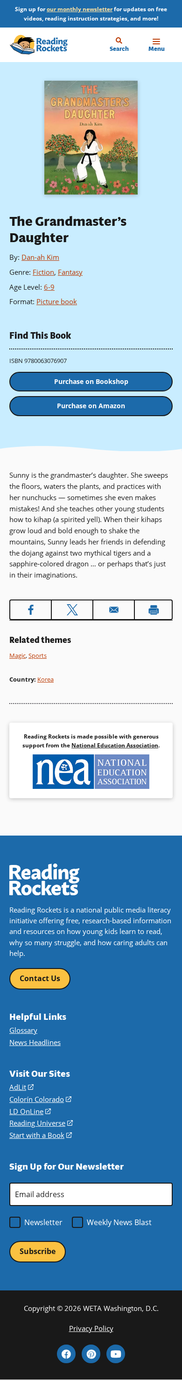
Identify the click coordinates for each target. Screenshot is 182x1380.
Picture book (56, 301)
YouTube (115, 1354)
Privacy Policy (91, 1328)
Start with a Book (40, 1135)
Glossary (23, 1030)
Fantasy (70, 272)
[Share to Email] (113, 609)
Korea (45, 679)
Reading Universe (41, 1123)
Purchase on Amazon (91, 405)
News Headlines (35, 1042)
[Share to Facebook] (30, 609)
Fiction (43, 272)
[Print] (153, 609)
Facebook (66, 1354)
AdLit (21, 1087)
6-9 (49, 287)
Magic (17, 655)
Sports (37, 655)
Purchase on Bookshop (91, 381)
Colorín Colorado (40, 1099)
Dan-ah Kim (40, 257)
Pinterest (91, 1354)
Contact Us (40, 978)
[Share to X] (72, 609)
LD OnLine (30, 1111)
